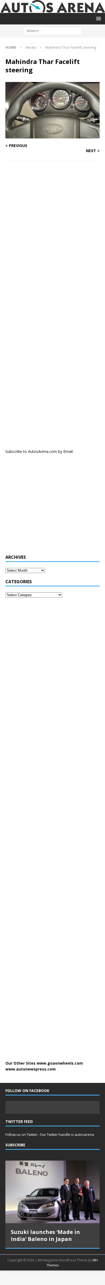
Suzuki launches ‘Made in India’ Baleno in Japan (45, 1235)
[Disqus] (52, 235)
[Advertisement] (45, 507)
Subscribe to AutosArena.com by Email (39, 451)
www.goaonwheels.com (60, 1063)
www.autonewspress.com (30, 1069)
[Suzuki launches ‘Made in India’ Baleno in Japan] (52, 1192)
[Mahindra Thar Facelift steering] (52, 135)
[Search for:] (53, 30)
